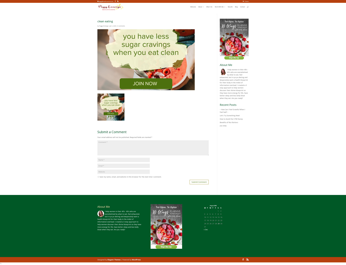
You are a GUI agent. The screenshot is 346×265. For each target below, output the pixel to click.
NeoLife (230, 7)
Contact (242, 7)
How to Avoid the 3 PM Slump (231, 119)
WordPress (136, 260)
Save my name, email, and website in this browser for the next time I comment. (130, 177)
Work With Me (219, 7)
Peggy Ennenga (103, 26)
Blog (236, 7)
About (200, 7)
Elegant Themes (114, 260)
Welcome (193, 7)
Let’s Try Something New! (230, 115)
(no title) (223, 126)
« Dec (206, 229)
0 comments (121, 26)
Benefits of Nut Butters (229, 122)
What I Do (209, 7)
